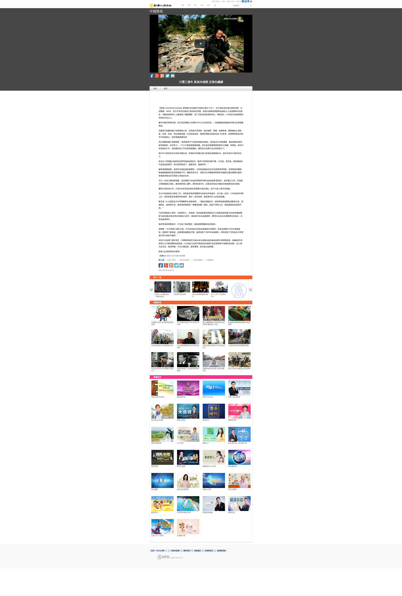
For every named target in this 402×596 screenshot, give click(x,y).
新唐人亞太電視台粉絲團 (176, 256)
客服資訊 (197, 551)
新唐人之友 (230, 1)
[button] (201, 43)
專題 (202, 5)
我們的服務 (175, 551)
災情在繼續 (197, 260)
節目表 (239, 1)
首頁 (155, 88)
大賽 (223, 1)
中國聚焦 (156, 11)
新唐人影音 (215, 1)
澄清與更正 (209, 551)
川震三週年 (171, 260)
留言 (165, 88)
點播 (208, 5)
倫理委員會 (221, 551)
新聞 (189, 5)
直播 (182, 5)
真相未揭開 (184, 260)
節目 (195, 5)
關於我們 (187, 551)
